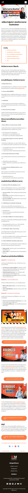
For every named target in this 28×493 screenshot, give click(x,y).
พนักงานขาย (23, 443)
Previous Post (5, 451)
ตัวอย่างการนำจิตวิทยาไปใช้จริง (13, 58)
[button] (14, 342)
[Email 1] (21, 484)
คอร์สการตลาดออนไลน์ (10, 366)
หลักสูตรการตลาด (14, 466)
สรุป (8, 60)
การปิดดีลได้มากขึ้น (21, 88)
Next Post (24, 451)
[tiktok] (15, 484)
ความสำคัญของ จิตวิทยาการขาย (13, 52)
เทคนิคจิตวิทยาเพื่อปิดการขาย (13, 56)
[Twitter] (12, 446)
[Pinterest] (15, 446)
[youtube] (18, 484)
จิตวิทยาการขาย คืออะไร (12, 50)
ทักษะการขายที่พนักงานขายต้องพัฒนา (14, 54)
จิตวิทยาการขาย (7, 443)
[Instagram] (10, 484)
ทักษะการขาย (13, 443)
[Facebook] (9, 446)
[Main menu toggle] (26, 2)
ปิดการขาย (6, 41)
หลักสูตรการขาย (14, 471)
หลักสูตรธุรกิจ (14, 468)
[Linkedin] (18, 446)
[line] (13, 484)
